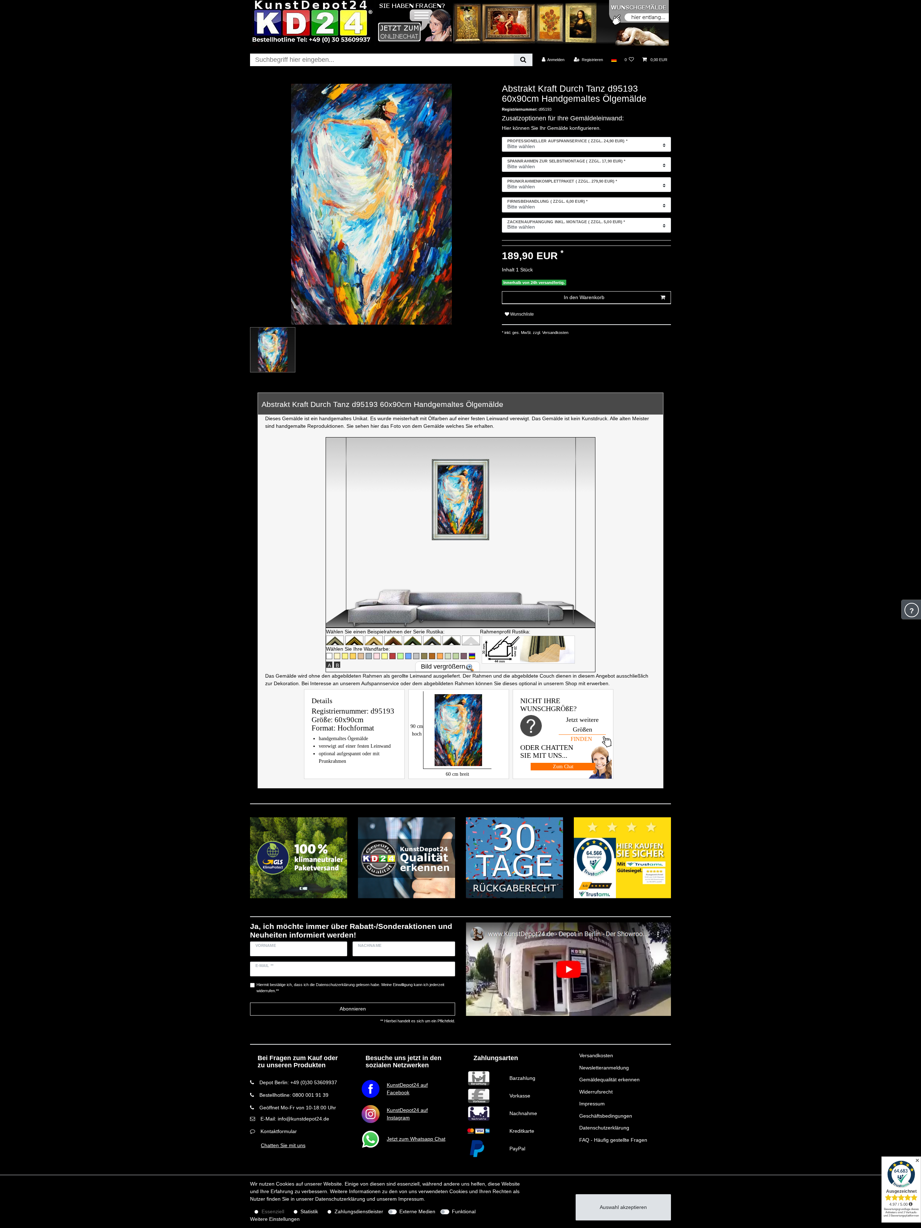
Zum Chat (563, 766)
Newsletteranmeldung (604, 1068)
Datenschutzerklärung (604, 1128)
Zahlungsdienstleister (359, 1211)
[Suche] (523, 60)
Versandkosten (596, 1055)
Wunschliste (521, 314)
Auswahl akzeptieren (623, 1207)
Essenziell (273, 1211)
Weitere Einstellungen (275, 1219)
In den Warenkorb (584, 297)
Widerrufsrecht (596, 1092)
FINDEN (581, 739)
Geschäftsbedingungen (605, 1116)
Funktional (464, 1211)
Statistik (309, 1211)
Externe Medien (417, 1211)
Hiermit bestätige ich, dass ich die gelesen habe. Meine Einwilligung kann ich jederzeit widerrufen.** (350, 987)
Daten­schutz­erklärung (340, 1199)
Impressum (592, 1103)
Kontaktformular (278, 1131)
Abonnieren (353, 1009)
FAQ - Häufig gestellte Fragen (613, 1140)
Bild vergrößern (443, 666)
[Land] (613, 60)
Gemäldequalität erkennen (609, 1079)
